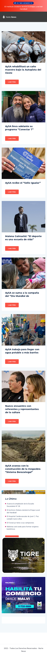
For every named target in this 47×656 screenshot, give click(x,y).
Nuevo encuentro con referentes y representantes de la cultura (22, 409)
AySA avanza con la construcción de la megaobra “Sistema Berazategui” (22, 468)
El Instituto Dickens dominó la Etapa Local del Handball (23, 511)
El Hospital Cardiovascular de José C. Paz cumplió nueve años (23, 517)
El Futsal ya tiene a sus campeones (20, 523)
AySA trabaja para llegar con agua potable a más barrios (22, 351)
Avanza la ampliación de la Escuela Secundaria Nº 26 (20, 505)
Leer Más (12, 82)
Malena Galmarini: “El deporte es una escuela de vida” (23, 238)
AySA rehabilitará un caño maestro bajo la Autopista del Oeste (23, 69)
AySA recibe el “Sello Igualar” (23, 182)
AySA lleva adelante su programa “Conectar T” (19, 128)
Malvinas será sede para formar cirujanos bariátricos (23, 528)
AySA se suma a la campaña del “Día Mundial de (22, 294)
